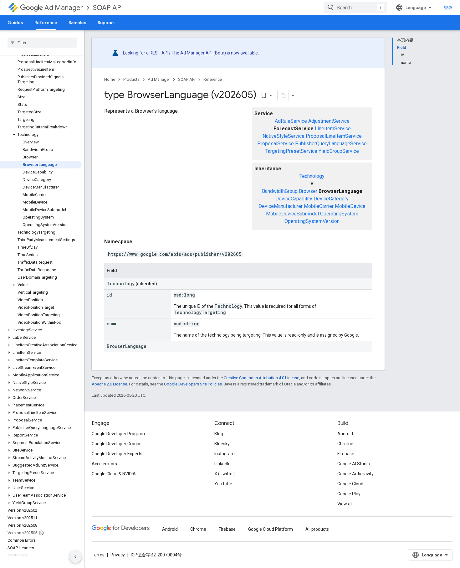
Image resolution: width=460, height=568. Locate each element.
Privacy (117, 554)
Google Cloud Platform (270, 529)
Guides (15, 22)
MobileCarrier (319, 206)
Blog (218, 433)
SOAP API (108, 7)
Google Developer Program (118, 433)
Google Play (348, 493)
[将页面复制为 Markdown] (283, 95)
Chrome (345, 443)
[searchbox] (42, 43)
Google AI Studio (353, 463)
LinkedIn (222, 463)
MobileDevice (350, 206)
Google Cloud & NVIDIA (114, 473)
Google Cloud (350, 483)
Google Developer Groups (116, 443)
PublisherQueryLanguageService (331, 144)
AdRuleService (291, 121)
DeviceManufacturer (280, 206)
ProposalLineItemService (334, 136)
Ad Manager (63, 7)
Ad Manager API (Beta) (203, 52)
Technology (312, 176)
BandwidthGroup (280, 191)
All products (317, 529)
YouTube (223, 483)
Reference (45, 22)
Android (345, 433)
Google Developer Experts (117, 453)
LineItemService (333, 129)
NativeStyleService (283, 136)
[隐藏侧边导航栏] (75, 556)
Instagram (224, 453)
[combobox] (355, 7)
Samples (77, 22)
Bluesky (222, 443)
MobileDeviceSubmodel (292, 214)
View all (344, 503)
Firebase (345, 453)
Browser (308, 191)
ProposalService (275, 144)
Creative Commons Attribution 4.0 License (261, 377)
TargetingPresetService (291, 151)
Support (106, 22)
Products (131, 79)
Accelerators (104, 463)
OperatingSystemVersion (312, 221)
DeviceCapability (293, 199)
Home (109, 79)
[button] (41, 134)
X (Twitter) (225, 473)
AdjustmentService (329, 121)
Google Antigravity (355, 473)
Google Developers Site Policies (193, 384)
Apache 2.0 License (109, 384)
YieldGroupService (339, 151)
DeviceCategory (331, 199)
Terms (98, 554)
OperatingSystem (339, 214)
